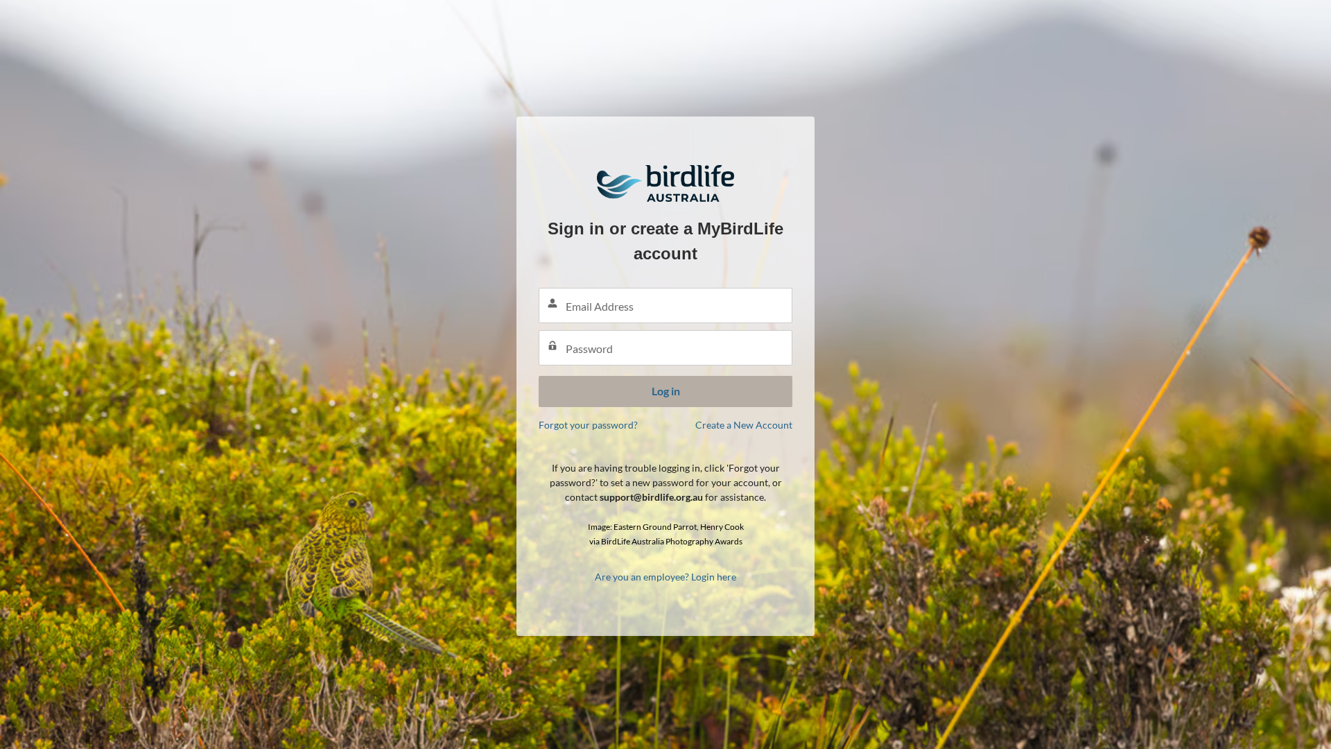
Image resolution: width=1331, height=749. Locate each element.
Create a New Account (743, 425)
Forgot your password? (588, 425)
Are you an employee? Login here (665, 577)
